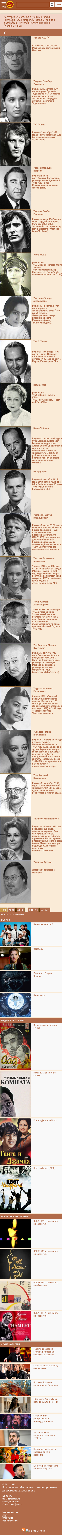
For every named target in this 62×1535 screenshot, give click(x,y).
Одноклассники (10, 1520)
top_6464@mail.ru (11, 1498)
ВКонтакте (7, 1517)
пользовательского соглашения (18, 1490)
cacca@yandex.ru (10, 1501)
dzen (4, 1514)
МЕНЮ (4, 7)
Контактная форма (12, 1504)
